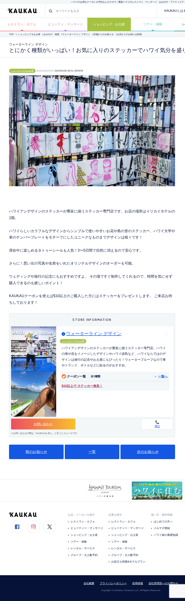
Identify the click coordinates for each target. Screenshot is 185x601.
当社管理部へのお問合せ (163, 583)
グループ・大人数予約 (84, 555)
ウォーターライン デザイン (76, 34)
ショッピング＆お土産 (29, 34)
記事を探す (115, 514)
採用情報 (137, 583)
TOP (11, 34)
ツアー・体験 (152, 24)
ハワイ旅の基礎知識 (166, 535)
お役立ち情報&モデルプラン (128, 561)
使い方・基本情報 (162, 514)
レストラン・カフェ (22, 24)
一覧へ (163, 376)
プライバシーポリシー (113, 583)
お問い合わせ (43, 424)
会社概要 (88, 583)
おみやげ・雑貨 (51, 34)
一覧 (92, 452)
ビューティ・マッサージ (65, 24)
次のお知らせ (148, 452)
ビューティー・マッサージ (87, 528)
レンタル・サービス (83, 548)
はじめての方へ (163, 521)
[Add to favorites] (165, 333)
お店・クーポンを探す (81, 514)
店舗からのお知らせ (103, 34)
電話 (157, 426)
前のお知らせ (36, 452)
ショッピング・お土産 (109, 24)
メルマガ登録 (162, 528)
